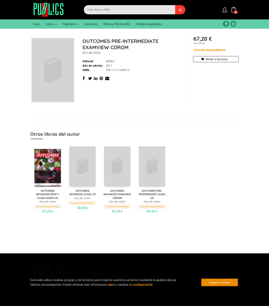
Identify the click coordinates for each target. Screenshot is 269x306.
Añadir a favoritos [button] (216, 59)
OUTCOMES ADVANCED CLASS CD (82, 192)
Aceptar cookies (219, 282)
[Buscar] (180, 9)
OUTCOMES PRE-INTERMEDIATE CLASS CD (152, 194)
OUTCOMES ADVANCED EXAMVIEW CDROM (117, 194)
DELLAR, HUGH (91, 52)
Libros (50, 24)
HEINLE (110, 61)
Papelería (69, 24)
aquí (111, 284)
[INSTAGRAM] (233, 24)
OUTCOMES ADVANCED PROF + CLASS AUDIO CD (47, 194)
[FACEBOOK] (226, 24)
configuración (142, 284)
